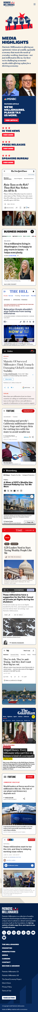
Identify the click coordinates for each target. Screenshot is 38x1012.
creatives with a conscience (19, 1009)
